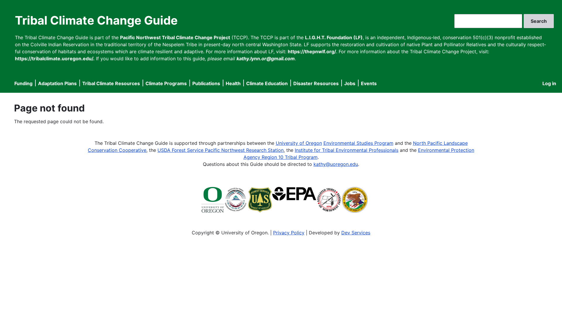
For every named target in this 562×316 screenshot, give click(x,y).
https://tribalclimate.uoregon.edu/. (55, 58)
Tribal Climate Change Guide (96, 20)
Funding (23, 83)
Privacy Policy (288, 233)
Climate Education (267, 83)
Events (369, 83)
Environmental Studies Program (358, 143)
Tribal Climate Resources (111, 83)
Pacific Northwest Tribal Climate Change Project (175, 37)
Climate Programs (166, 83)
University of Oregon (299, 143)
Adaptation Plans (57, 83)
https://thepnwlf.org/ (312, 51)
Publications (206, 83)
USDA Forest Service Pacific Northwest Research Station (220, 150)
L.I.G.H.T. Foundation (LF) (334, 37)
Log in (549, 83)
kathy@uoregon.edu (335, 164)
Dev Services (355, 233)
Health (233, 83)
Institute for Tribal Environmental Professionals (346, 150)
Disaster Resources (316, 83)
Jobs (349, 83)
